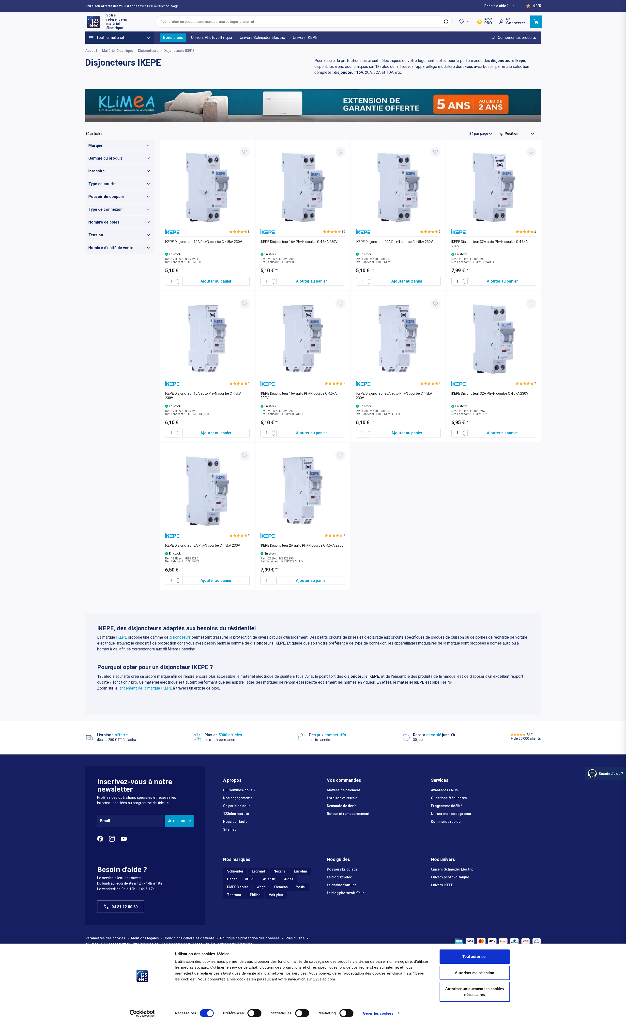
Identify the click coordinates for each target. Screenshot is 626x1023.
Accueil (91, 51)
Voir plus (276, 895)
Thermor (234, 895)
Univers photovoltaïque (450, 877)
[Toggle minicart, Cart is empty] (536, 21)
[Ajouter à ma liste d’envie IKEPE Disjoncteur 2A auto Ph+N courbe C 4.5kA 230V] (340, 456)
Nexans (280, 871)
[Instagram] (112, 839)
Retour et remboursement (348, 813)
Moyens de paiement (343, 790)
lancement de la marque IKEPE (145, 688)
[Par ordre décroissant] (501, 134)
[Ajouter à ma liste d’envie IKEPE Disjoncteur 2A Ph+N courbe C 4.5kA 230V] (245, 456)
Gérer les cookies (378, 1013)
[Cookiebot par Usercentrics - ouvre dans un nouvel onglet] (142, 1013)
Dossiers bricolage (342, 869)
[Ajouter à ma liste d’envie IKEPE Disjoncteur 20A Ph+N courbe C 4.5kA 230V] (436, 152)
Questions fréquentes (449, 798)
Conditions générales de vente (189, 938)
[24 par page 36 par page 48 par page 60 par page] (481, 133)
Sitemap (229, 829)
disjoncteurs (180, 637)
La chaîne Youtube (341, 885)
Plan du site (295, 938)
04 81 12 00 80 (125, 906)
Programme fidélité (446, 806)
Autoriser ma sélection (474, 973)
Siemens (281, 887)
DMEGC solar (237, 887)
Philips (255, 895)
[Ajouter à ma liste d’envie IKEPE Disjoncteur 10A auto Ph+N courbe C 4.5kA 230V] (245, 304)
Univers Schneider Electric (452, 869)
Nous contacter (236, 821)
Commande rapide (445, 821)
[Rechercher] (446, 22)
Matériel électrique (117, 51)
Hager (232, 879)
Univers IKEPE (442, 885)
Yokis (300, 887)
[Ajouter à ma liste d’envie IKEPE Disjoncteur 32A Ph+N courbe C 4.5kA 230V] (531, 304)
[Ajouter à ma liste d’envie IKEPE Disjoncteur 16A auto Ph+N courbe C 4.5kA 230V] (340, 304)
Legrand (258, 871)
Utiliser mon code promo (451, 813)
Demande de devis (341, 806)
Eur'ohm (300, 871)
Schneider (235, 871)
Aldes (288, 879)
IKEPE (121, 637)
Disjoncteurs (148, 51)
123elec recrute (236, 813)
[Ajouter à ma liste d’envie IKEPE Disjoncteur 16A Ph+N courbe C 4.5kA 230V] (340, 152)
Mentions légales (145, 938)
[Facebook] (100, 839)
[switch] (254, 1013)
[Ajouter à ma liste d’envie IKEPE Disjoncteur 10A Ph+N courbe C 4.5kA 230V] (245, 152)
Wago (261, 887)
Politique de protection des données (250, 938)
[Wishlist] (465, 22)
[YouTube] (124, 839)
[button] (239, 231)
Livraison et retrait (342, 798)
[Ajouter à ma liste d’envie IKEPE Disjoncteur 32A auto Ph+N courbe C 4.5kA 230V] (531, 152)
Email (105, 820)
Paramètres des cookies (105, 938)
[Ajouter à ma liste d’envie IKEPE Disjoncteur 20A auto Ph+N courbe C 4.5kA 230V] (436, 304)
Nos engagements (238, 798)
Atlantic (269, 879)
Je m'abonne (179, 820)
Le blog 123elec (339, 877)
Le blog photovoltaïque (346, 893)
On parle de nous (236, 806)
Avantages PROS (444, 790)
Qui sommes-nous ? (239, 790)
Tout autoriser (474, 956)
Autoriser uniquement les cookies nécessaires (474, 992)
